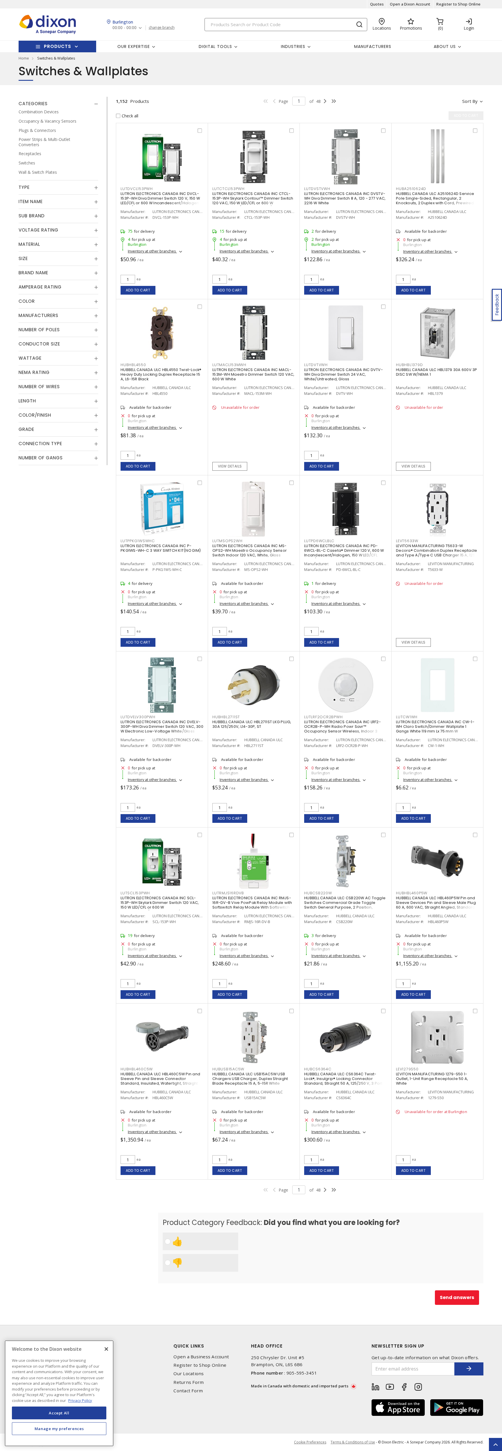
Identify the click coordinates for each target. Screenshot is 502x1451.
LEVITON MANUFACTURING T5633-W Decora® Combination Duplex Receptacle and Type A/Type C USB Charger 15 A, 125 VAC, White (436, 552)
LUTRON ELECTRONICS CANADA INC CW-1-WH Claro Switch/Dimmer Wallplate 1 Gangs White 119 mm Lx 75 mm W (435, 726)
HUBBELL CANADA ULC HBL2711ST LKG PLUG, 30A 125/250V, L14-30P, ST (251, 724)
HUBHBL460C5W (137, 1069)
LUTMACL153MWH (229, 364)
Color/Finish (35, 415)
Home (24, 58)
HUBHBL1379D (409, 364)
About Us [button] (445, 46)
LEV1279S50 (407, 1069)
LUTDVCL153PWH (137, 188)
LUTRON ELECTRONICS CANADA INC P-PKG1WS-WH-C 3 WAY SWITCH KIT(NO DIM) (161, 548)
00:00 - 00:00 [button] (124, 27)
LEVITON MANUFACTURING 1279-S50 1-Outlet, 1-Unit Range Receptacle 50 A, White (432, 1079)
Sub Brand (32, 216)
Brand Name (33, 273)
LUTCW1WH (406, 716)
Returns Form (188, 1382)
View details (230, 466)
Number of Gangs (41, 458)
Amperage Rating (40, 287)
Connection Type (40, 443)
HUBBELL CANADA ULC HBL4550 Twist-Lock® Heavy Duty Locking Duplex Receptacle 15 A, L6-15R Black (161, 374)
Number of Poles (39, 330)
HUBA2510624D (411, 188)
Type (24, 187)
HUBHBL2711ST (226, 716)
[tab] (58, 103)
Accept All (59, 1412)
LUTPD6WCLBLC (319, 540)
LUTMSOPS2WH (227, 540)
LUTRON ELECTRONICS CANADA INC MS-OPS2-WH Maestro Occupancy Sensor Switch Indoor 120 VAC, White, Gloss (249, 550)
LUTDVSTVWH (317, 188)
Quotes (377, 4)
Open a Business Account (201, 1356)
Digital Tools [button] (215, 46)
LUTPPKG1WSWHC (138, 540)
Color (27, 301)
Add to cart (138, 290)
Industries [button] (293, 46)
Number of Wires (39, 387)
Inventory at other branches (152, 251)
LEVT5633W (407, 540)
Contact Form (188, 1390)
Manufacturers (372, 46)
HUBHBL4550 (133, 364)
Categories (33, 104)
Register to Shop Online (458, 4)
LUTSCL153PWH (135, 893)
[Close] (106, 1349)
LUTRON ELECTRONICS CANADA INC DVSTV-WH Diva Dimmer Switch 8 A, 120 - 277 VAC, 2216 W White (345, 198)
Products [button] (57, 46)
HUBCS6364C (317, 1069)
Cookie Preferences (310, 1442)
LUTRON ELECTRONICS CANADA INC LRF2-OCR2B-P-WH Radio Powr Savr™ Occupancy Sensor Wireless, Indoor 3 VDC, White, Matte (342, 728)
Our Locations (188, 1373)
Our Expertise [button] (133, 46)
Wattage (30, 358)
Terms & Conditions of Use (353, 1442)
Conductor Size (39, 344)
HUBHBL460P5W (411, 893)
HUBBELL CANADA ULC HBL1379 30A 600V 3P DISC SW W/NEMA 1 (436, 372)
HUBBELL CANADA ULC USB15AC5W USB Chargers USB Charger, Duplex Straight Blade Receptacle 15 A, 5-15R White (250, 1079)
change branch (162, 27)
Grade (26, 429)
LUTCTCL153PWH (228, 188)
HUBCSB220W (318, 893)
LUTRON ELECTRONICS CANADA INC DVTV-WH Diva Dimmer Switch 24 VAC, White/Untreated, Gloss (343, 374)
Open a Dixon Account (410, 4)
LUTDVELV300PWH (138, 716)
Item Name (31, 201)
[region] (59, 1393)
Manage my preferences (59, 1428)
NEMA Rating (34, 372)
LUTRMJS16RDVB (228, 893)
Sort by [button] (470, 101)
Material (29, 244)
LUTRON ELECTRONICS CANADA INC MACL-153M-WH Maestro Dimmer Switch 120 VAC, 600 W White (253, 374)
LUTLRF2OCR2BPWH (323, 716)
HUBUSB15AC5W (228, 1069)
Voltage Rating (38, 230)
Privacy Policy (80, 1400)
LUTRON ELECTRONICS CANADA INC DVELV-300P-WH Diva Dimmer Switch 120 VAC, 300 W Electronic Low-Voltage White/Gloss (162, 726)
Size (23, 258)
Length (27, 401)
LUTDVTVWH (316, 364)
